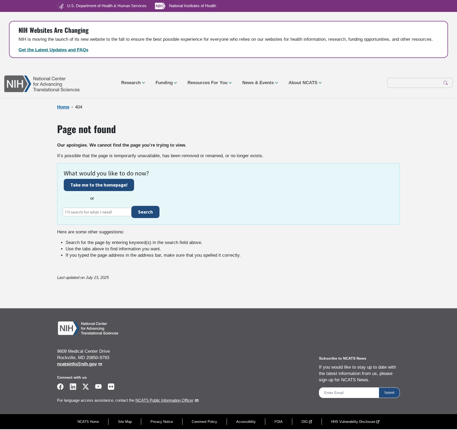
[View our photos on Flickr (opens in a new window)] (111, 386)
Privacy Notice (161, 422)
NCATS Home (88, 422)
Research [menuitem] (129, 85)
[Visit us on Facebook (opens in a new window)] (60, 387)
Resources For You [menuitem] (205, 85)
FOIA (279, 422)
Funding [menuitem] (162, 85)
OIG (304, 422)
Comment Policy (204, 422)
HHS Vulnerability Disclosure (353, 422)
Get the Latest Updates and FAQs (53, 49)
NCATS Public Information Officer (164, 400)
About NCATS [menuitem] (300, 85)
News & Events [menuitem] (256, 85)
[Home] (42, 83)
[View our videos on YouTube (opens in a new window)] (98, 387)
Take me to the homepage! (98, 185)
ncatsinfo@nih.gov (77, 363)
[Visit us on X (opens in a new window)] (86, 387)
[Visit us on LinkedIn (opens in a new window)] (73, 387)
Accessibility (246, 422)
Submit (389, 393)
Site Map (125, 422)
